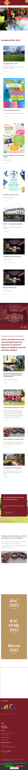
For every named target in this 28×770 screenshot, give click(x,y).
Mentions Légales (4, 740)
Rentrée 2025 (6, 231)
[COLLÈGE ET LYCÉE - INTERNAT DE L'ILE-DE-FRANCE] (6, 2)
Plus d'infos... (6, 420)
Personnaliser (14, 768)
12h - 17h (5, 163)
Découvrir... (5, 382)
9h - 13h (4, 200)
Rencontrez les (9, 512)
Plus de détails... (6, 477)
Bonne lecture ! (6, 116)
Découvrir (5, 71)
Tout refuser (20, 766)
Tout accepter (10, 766)
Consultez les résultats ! (8, 262)
